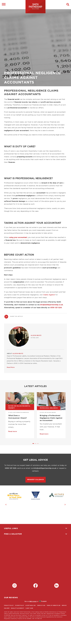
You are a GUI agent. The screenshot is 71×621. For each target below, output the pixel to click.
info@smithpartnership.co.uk (51, 304)
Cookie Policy (19, 605)
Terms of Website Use (53, 605)
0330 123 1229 (56, 307)
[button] (67, 4)
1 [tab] (33, 444)
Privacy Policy (9, 605)
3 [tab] (38, 444)
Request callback (35, 479)
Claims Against (49, 295)
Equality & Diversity (17, 608)
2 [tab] (36, 444)
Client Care (29, 608)
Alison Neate (36, 335)
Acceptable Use (30, 605)
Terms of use (41, 605)
